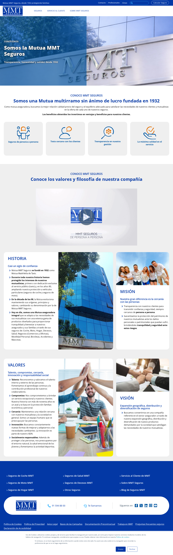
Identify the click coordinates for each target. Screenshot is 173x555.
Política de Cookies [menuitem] (13, 524)
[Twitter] (141, 505)
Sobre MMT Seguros (132, 482)
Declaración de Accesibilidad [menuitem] (17, 528)
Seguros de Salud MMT (77, 475)
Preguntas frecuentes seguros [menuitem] (149, 524)
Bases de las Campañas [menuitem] (71, 524)
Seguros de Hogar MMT (21, 489)
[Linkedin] (146, 505)
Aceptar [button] (120, 549)
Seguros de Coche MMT (21, 475)
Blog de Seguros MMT (133, 489)
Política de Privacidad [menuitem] (34, 524)
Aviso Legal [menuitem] (52, 524)
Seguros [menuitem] (38, 10)
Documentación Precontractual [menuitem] (100, 524)
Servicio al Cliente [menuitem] (56, 10)
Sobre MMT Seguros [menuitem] (79, 10)
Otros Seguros (72, 489)
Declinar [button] (132, 549)
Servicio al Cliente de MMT (135, 475)
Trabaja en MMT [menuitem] (125, 524)
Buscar (132, 2)
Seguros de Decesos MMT (79, 482)
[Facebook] (136, 505)
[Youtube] (155, 505)
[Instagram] (150, 505)
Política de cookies (122, 537)
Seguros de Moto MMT (20, 482)
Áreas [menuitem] (124, 3)
